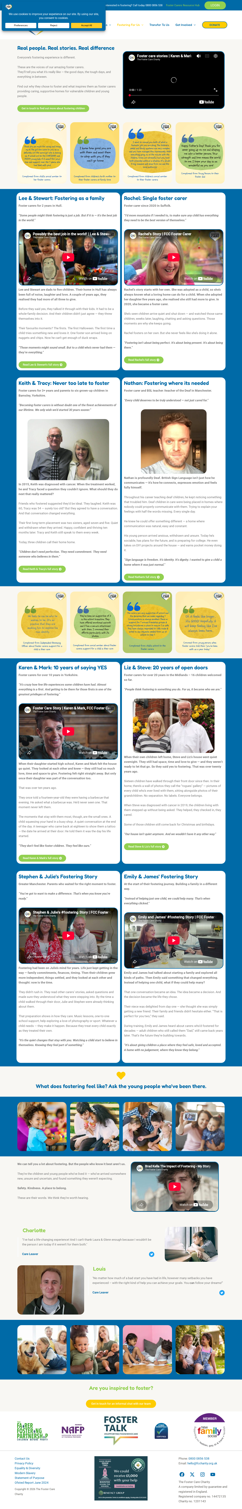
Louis (99, 1268)
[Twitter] (192, 1474)
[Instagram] (202, 1474)
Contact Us (22, 1458)
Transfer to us (159, 25)
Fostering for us (128, 25)
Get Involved (183, 25)
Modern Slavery (25, 1473)
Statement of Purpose (29, 1478)
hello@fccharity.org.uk (202, 1463)
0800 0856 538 (153, 5)
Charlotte (34, 1230)
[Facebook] (182, 1474)
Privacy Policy (24, 1463)
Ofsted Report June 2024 (32, 1482)
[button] (215, 5)
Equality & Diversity (27, 1468)
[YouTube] (212, 1474)
